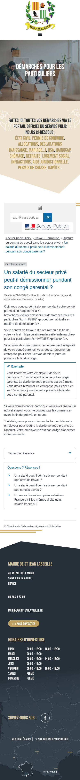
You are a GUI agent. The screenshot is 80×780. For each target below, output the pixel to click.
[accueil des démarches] (40, 208)
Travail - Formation (47, 238)
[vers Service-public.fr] (47, 227)
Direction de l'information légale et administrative (34, 526)
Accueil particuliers (19, 238)
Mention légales (21, 739)
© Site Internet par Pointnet (51, 739)
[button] (40, 34)
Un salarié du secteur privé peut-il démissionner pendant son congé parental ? (37, 247)
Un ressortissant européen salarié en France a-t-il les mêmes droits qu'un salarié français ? (39, 499)
